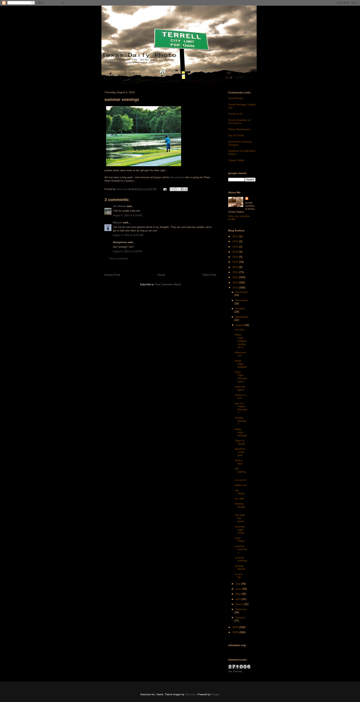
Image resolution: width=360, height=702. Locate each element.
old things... (241, 492)
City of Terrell (236, 135)
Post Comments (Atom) (168, 284)
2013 (235, 272)
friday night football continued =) (240, 341)
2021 (235, 236)
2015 (235, 261)
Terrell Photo (235, 98)
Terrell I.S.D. (235, 113)
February (241, 609)
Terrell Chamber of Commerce (239, 122)
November (242, 300)
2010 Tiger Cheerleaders (241, 377)
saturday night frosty (240, 529)
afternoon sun (240, 354)
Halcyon (117, 222)
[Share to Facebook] (182, 189)
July (238, 583)
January (240, 617)
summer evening (241, 559)
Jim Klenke (119, 206)
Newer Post (112, 274)
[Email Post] (164, 189)
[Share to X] (179, 189)
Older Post (209, 274)
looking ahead (240, 567)
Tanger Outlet (236, 160)
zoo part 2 (241, 479)
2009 (235, 627)
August (240, 325)
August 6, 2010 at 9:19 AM (127, 215)
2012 (235, 277)
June (239, 588)
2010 (235, 287)
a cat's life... (239, 576)
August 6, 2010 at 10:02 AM (128, 235)
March (240, 604)
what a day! (239, 462)
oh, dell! (239, 498)
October (240, 308)
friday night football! (241, 364)
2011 (235, 282)
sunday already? (240, 421)
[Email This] (171, 189)
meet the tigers (240, 388)
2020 (235, 241)
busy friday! (240, 539)
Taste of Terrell (240, 442)
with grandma (177, 177)
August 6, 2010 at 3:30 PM (127, 251)
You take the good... (240, 518)
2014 (235, 267)
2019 (235, 246)
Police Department (239, 129)
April (239, 599)
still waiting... (241, 471)
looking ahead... (241, 506)
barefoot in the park (240, 452)
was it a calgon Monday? (241, 408)
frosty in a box (240, 396)
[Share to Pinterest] (186, 189)
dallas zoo (241, 485)
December (242, 292)
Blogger (215, 694)
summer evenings (241, 549)
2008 (235, 632)
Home (161, 274)
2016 (235, 256)
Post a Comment (118, 258)
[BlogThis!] (175, 189)
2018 (235, 251)
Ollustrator (190, 694)
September (242, 316)
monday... (240, 329)
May (238, 593)
